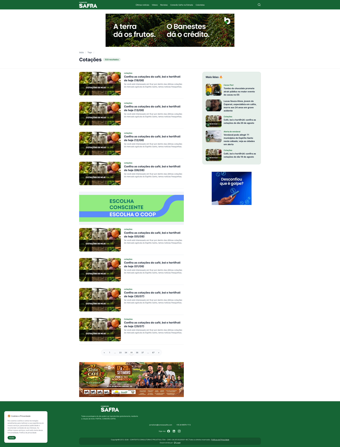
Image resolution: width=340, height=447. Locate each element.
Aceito (11, 438)
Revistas (164, 5)
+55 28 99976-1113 (183, 425)
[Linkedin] (174, 431)
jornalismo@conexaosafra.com (160, 425)
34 (126, 352)
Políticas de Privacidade (220, 440)
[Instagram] (179, 431)
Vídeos (155, 5)
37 (142, 352)
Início (81, 52)
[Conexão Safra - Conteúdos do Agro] (88, 5)
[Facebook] (169, 431)
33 (120, 352)
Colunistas (200, 5)
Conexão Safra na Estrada (181, 5)
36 (137, 352)
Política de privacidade (27, 433)
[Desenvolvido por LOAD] (177, 443)
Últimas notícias (142, 5)
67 (153, 352)
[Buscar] (259, 4)
